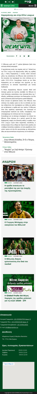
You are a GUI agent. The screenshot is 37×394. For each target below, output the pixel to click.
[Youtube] (12, 1)
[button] (7, 5)
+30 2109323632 (22, 325)
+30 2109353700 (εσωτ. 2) (22, 319)
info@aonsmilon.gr (11, 327)
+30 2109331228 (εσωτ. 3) (19, 322)
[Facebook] (5, 1)
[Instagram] (9, 1)
